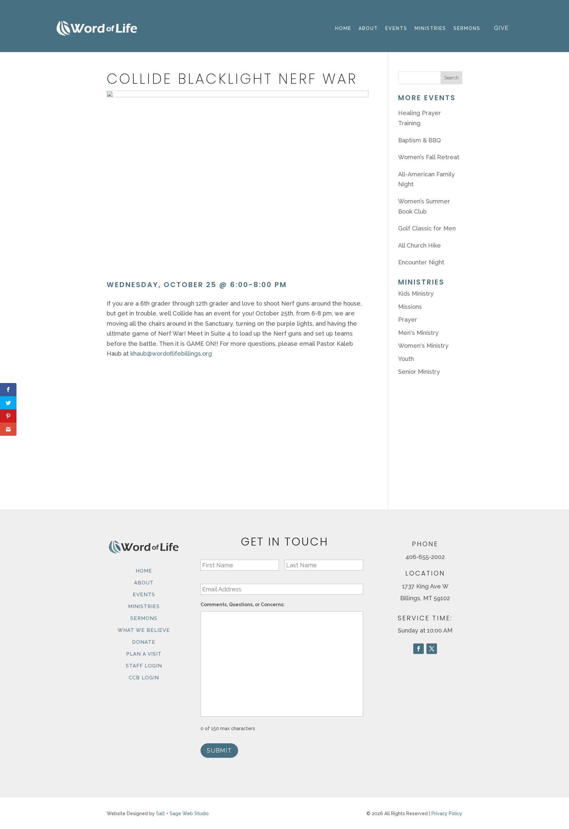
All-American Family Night (426, 179)
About (368, 28)
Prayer (407, 319)
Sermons (466, 28)
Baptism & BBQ (419, 140)
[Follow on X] (431, 648)
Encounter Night (421, 262)
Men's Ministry (418, 332)
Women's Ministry (423, 345)
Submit (219, 750)
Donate (143, 642)
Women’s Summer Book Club (424, 206)
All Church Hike (419, 245)
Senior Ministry (419, 371)
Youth (406, 358)
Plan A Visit (144, 654)
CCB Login (144, 678)
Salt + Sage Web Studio (182, 813)
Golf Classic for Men (427, 228)
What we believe (144, 630)
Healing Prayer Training (419, 118)
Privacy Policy (446, 813)
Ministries (430, 28)
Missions (410, 306)
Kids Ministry (416, 293)
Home (343, 28)
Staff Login (144, 666)
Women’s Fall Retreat (428, 157)
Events (396, 28)
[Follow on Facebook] (418, 648)
